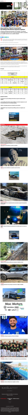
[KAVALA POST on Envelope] (10, 390)
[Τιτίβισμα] (1, 37)
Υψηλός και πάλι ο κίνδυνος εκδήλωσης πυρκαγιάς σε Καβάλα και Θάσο (12, 262)
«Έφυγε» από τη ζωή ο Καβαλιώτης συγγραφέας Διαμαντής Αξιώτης (10, 167)
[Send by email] (6, 37)
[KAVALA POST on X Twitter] (9, 390)
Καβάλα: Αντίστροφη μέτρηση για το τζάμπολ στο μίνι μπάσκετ (10, 105)
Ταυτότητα (9, 402)
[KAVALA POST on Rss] (11, 390)
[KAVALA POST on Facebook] (7, 390)
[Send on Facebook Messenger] (3, 37)
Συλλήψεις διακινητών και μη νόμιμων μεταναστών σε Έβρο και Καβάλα (12, 284)
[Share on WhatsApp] (5, 37)
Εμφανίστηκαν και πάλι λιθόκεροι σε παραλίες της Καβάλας (9, 145)
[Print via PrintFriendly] (8, 37)
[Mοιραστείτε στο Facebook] (2, 37)
